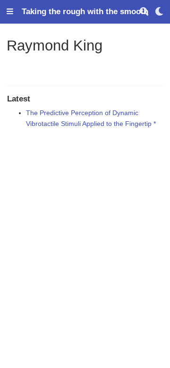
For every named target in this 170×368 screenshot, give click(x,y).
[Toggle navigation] (10, 12)
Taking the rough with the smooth (85, 11)
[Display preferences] (159, 12)
